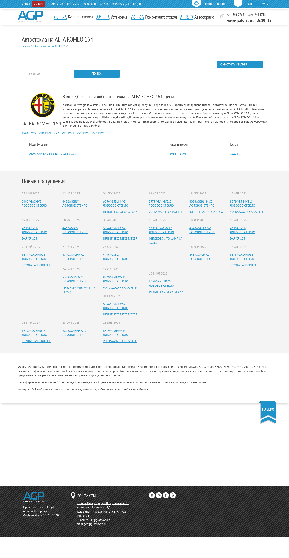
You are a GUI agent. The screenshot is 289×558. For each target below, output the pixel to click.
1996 (86, 133)
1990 (40, 133)
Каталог (38, 4)
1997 (93, 133)
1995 (78, 133)
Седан (234, 153)
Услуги (104, 4)
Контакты (73, 4)
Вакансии (90, 4)
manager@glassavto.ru (92, 524)
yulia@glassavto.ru (98, 520)
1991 (48, 133)
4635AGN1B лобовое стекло (34, 230)
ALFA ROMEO (55, 45)
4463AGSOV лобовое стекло (75, 230)
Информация (120, 4)
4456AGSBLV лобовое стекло (75, 204)
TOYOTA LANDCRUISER (36, 265)
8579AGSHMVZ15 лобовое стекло (115, 279)
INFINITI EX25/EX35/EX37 (120, 212)
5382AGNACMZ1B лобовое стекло (75, 279)
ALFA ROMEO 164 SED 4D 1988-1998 (53, 153)
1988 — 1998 (178, 153)
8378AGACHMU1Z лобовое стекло (34, 257)
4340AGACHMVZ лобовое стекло (75, 257)
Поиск (97, 73)
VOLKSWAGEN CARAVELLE (120, 288)
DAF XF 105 (29, 238)
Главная (25, 4)
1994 (70, 133)
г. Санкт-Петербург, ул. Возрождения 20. (103, 503)
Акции (137, 4)
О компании (55, 4)
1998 (101, 133)
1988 (25, 133)
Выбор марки (39, 45)
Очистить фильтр (233, 64)
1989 (32, 133)
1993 (63, 133)
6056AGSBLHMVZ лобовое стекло (115, 204)
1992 (55, 133)
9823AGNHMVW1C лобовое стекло (75, 333)
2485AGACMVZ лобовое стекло (34, 204)
